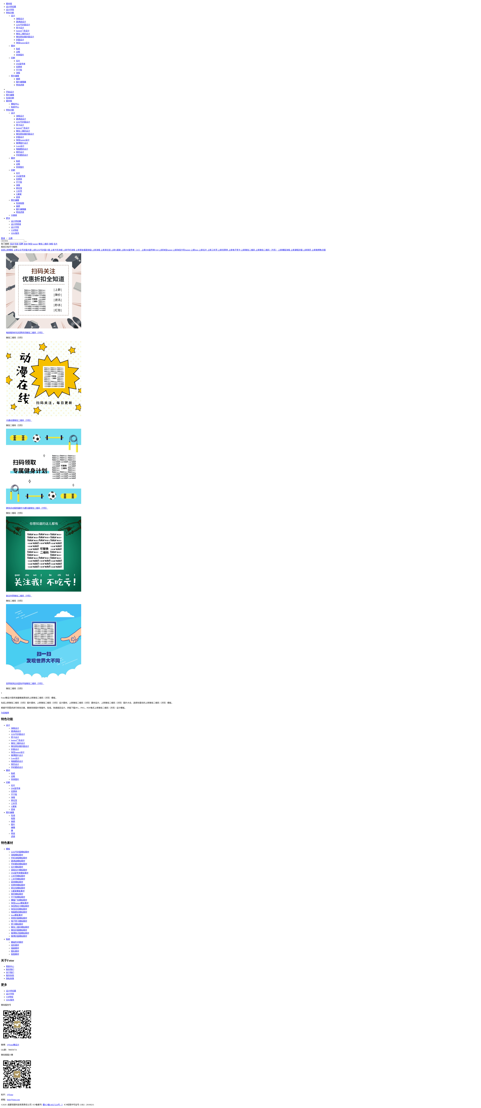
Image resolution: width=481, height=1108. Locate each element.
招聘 (21, 244)
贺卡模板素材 (17, 924)
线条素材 (15, 945)
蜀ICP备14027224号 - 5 (53, 1105)
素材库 (9, 4)
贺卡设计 (20, 28)
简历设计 (20, 152)
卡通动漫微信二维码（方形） (19, 420)
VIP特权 (14, 230)
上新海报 (96, 250)
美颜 (18, 79)
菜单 (18, 197)
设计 (13, 16)
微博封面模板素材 (19, 936)
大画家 (14, 215)
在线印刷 (10, 98)
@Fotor (10, 1095)
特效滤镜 (20, 85)
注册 (11, 238)
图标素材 (15, 951)
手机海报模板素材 (19, 858)
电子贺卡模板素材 (19, 921)
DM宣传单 (20, 64)
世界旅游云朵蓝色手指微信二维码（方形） (25, 683)
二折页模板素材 (18, 879)
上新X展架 (116, 250)
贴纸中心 (15, 107)
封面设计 (20, 40)
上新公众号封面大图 (23, 250)
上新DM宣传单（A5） (131, 250)
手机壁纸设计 (22, 155)
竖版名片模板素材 (19, 870)
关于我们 (10, 972)
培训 (12, 244)
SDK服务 (15, 233)
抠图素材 (15, 954)
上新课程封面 (297, 250)
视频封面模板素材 (19, 918)
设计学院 (10, 10)
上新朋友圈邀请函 (84, 250)
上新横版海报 (284, 250)
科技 (17, 244)
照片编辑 (15, 76)
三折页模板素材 (18, 876)
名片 (18, 61)
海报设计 (20, 19)
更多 (8, 218)
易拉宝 (19, 188)
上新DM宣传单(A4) (150, 250)
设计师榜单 (16, 224)
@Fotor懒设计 (13, 1045)
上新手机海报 (69, 250)
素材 (13, 46)
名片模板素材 (17, 867)
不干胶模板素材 (18, 897)
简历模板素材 (17, 894)
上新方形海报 (57, 250)
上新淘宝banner (166, 250)
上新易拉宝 (106, 250)
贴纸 (18, 49)
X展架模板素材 (18, 891)
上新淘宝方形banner (182, 250)
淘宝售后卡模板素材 (20, 906)
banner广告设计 (22, 31)
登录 (3, 238)
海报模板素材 (17, 855)
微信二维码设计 (23, 34)
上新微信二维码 (248, 250)
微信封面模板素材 (19, 930)
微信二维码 (43, 244)
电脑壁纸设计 (22, 149)
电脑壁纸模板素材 (19, 912)
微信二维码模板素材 (20, 927)
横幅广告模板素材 (19, 900)
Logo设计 (20, 146)
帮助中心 (10, 966)
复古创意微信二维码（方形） (19, 596)
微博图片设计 (22, 143)
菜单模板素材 (17, 882)
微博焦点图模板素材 (20, 933)
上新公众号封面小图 (41, 250)
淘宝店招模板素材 (19, 909)
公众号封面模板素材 (20, 852)
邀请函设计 (21, 22)
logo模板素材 (17, 915)
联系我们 (10, 969)
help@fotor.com (13, 1100)
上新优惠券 (223, 250)
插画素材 (15, 948)
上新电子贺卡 (234, 250)
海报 (18, 73)
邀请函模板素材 (18, 861)
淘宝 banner (33, 244)
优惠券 (19, 67)
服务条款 (10, 975)
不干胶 (19, 70)
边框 (18, 52)
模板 (8, 849)
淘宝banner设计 (22, 43)
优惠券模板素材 (18, 885)
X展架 (19, 194)
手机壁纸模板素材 (19, 864)
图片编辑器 (21, 82)
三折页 (19, 191)
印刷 (13, 58)
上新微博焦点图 (319, 250)
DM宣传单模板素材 (19, 873)
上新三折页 (212, 250)
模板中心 (15, 104)
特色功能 (10, 13)
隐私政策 (10, 978)
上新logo (195, 250)
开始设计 (10, 92)
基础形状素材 (17, 942)
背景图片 (20, 55)
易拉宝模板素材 (18, 888)
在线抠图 (20, 203)
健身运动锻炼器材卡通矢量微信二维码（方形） (27, 508)
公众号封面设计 (23, 25)
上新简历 (307, 250)
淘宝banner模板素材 (19, 903)
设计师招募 (11, 7)
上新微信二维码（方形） (267, 250)
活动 (26, 244)
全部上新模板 (7, 250)
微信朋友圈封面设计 (25, 37)
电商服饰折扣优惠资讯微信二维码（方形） (25, 333)
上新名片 (203, 250)
